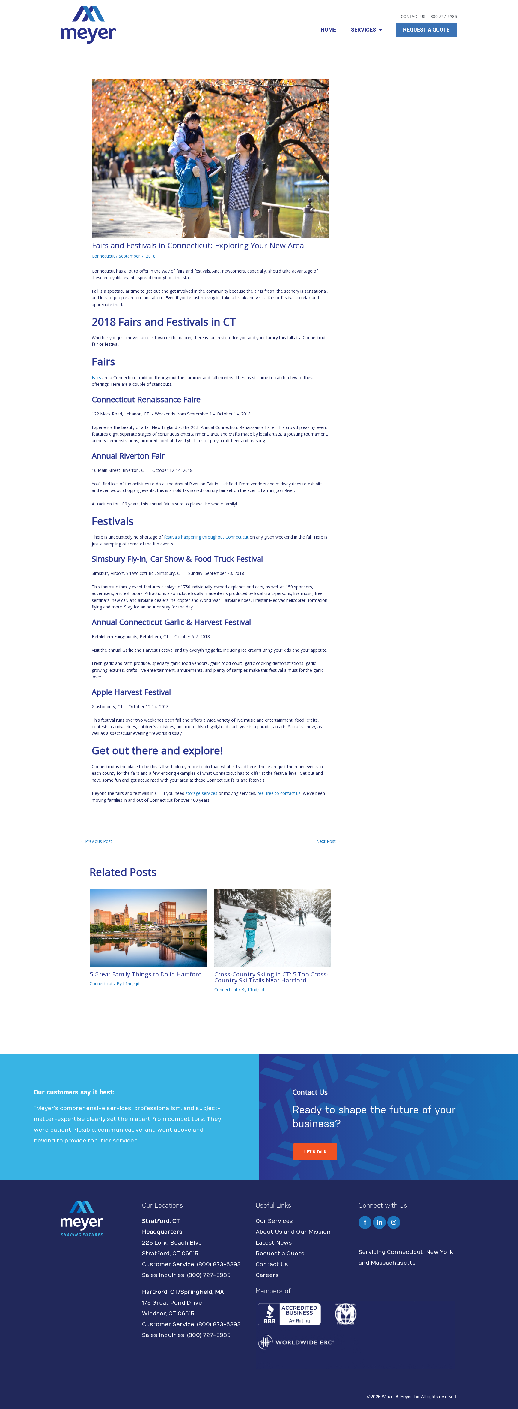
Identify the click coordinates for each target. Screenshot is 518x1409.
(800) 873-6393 (219, 1264)
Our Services (274, 1221)
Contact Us (272, 1264)
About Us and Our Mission (293, 1232)
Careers (267, 1275)
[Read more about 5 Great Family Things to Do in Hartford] (148, 927)
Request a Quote (280, 1254)
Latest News (274, 1243)
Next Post (328, 841)
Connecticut (103, 256)
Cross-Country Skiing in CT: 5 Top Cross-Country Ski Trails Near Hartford (271, 977)
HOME (328, 29)
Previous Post (96, 841)
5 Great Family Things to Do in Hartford (146, 974)
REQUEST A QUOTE (426, 29)
